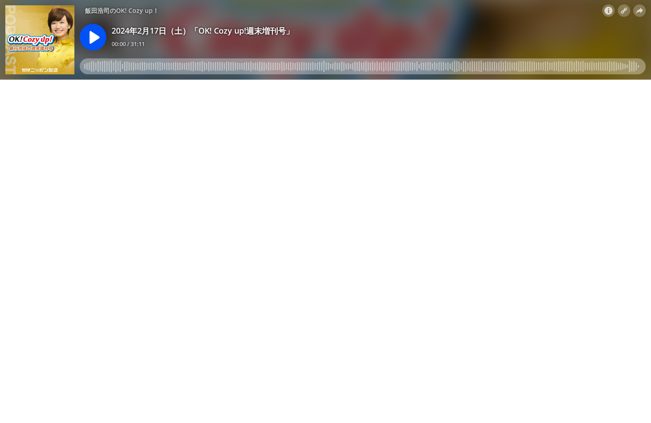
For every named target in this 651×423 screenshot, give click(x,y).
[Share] (639, 10)
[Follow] (624, 10)
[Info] (608, 10)
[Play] (93, 37)
